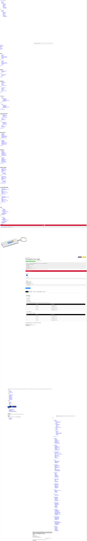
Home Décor (56, 475)
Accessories (56, 420)
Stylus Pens (4, 173)
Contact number (34, 535)
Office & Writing (3, 167)
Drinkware (2, 149)
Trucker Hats (3, 89)
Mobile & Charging (4, 219)
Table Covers (56, 507)
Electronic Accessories (4, 213)
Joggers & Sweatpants (4, 74)
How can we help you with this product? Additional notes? (39, 539)
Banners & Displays (57, 503)
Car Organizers (56, 511)
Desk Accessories (3, 168)
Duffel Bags (56, 446)
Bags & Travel (2, 132)
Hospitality (56, 491)
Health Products (56, 498)
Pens (2, 172)
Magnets (2, 169)
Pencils (2, 171)
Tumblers (3, 151)
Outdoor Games (56, 487)
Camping (56, 485)
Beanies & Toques (4, 82)
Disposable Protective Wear (58, 490)
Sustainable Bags (56, 524)
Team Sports (3, 119)
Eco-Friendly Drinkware (57, 522)
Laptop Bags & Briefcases (4, 142)
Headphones (4, 209)
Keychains (56, 528)
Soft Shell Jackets (5, 106)
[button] (43, 9)
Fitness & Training (57, 479)
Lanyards (56, 506)
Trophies (56, 457)
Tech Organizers (3, 222)
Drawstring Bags (3, 134)
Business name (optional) (35, 536)
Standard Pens (4, 180)
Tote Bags (3, 135)
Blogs (3, 14)
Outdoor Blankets (57, 486)
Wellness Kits (56, 500)
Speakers (4, 210)
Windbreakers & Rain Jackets (6, 100)
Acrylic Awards (3, 188)
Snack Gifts (56, 519)
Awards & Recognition (4, 187)
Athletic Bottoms (5, 123)
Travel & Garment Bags (4, 136)
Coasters (56, 474)
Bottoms (1, 69)
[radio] (27, 275)
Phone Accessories (5, 212)
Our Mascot (4, 4)
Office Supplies (56, 467)
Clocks (2, 193)
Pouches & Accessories (4, 144)
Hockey (2, 118)
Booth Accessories (57, 504)
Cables (3, 220)
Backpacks (3, 133)
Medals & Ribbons (4, 189)
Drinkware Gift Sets (4, 160)
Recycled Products (57, 523)
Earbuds (4, 217)
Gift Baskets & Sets (57, 518)
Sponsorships (4, 5)
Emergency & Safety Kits (57, 512)
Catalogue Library (5, 16)
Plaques (55, 456)
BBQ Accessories (57, 484)
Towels (4, 116)
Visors (2, 84)
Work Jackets (4, 107)
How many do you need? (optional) (36, 537)
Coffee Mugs (3, 152)
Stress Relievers (56, 530)
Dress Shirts (3, 54)
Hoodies (2, 55)
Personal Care (56, 499)
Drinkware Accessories (4, 155)
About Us (3, 10)
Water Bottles (3, 157)
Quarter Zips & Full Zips (4, 56)
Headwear (2, 81)
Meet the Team (4, 3)
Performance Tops (5, 115)
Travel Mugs (3, 153)
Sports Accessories (4, 126)
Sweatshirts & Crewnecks (59, 433)
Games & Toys (56, 527)
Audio (2, 208)
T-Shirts (2, 58)
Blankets (56, 473)
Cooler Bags (3, 137)
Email (8, 415)
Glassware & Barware (4, 159)
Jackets (2, 104)
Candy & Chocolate (57, 517)
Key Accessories (56, 513)
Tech (1, 207)
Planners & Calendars (57, 469)
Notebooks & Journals (4, 170)
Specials (2, 2)
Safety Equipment (57, 495)
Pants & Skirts (3, 71)
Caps (2, 83)
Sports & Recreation (3, 113)
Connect (2, 11)
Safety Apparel (56, 494)
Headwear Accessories (4, 85)
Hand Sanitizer (56, 497)
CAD (7, 0)
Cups (2, 190)
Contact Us (1, 0)
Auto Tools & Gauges (57, 510)
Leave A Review (5, 7)
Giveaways (56, 505)
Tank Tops (3, 57)
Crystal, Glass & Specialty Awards (58, 454)
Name (8, 414)
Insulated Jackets (5, 98)
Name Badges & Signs (4, 191)
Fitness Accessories (5, 117)
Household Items (56, 476)
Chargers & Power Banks (5, 211)
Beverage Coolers (3, 154)
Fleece (2, 97)
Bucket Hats (3, 88)
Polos (56, 432)
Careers (4, 13)
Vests (2, 101)
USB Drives (3, 214)
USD (4, 0)
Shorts (2, 75)
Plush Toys (56, 529)
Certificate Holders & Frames (5, 200)
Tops (1, 53)
